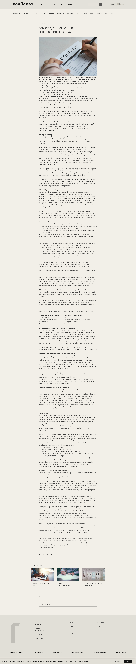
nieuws (72, 626)
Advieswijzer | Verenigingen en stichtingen (93, 584)
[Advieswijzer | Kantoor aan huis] (42, 574)
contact (72, 633)
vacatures (99, 13)
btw (106, 13)
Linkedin (99, 630)
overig (85, 13)
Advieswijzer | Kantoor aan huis (41, 584)
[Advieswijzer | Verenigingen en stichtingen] (93, 574)
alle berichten (17, 13)
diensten (72, 630)
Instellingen (118, 661)
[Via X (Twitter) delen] (43, 554)
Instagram (100, 626)
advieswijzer (27, 13)
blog (91, 13)
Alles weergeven (101, 565)
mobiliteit (51, 13)
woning (78, 13)
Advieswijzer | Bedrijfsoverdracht (64, 584)
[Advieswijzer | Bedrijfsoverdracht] (68, 574)
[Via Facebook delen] (39, 554)
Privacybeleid (85, 661)
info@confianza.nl (40, 638)
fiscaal (43, 13)
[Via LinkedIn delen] (47, 554)
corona (36, 13)
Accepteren (128, 661)
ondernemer (60, 13)
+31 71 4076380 (39, 634)
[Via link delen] (51, 554)
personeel (70, 13)
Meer (111, 13)
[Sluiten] (134, 661)
